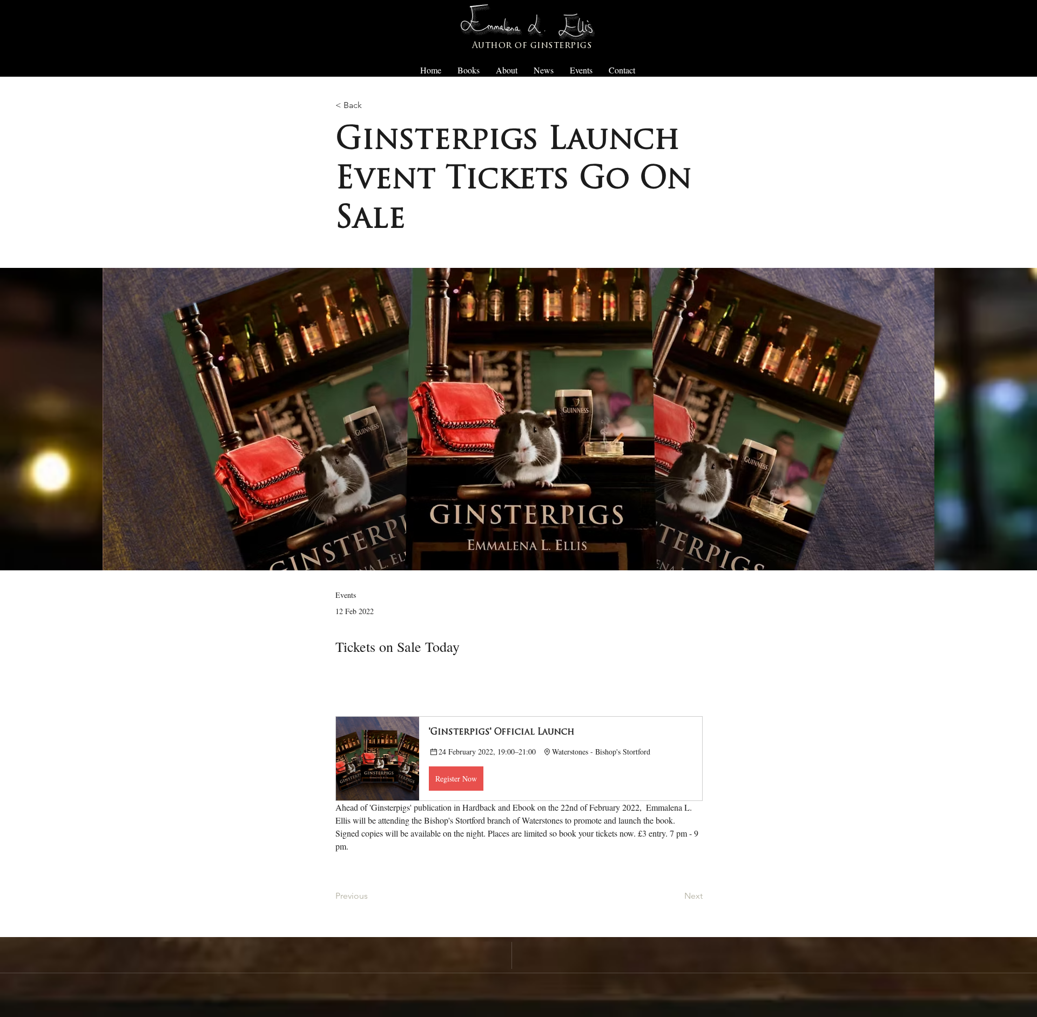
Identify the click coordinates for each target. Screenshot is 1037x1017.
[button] (519, 758)
